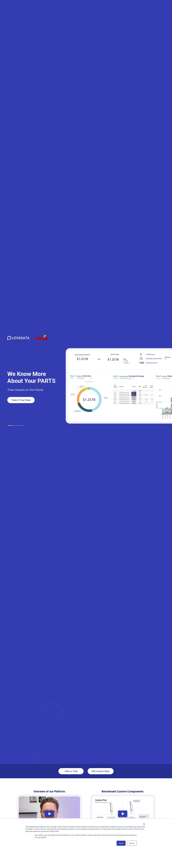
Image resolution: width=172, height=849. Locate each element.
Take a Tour (71, 771)
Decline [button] (131, 843)
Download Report (20, 401)
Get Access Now (101, 771)
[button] (10, 425)
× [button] (144, 823)
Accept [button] (121, 843)
